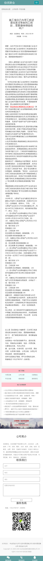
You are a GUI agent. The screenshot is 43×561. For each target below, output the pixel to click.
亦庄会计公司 (23, 546)
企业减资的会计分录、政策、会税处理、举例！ (20, 396)
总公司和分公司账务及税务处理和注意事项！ (19, 390)
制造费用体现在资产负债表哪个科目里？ (18, 414)
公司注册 (21, 375)
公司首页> (15, 9)
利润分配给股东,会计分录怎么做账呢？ (18, 412)
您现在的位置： (7, 9)
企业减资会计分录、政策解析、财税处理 (18, 401)
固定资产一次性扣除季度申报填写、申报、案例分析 (22, 406)
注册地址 (35, 375)
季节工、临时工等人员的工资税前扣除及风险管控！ (22, 409)
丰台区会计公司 (15, 543)
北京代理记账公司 (26, 543)
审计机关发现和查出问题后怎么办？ (17, 404)
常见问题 (22, 9)
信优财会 (9, 2)
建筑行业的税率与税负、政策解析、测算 (18, 398)
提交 (21, 500)
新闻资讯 (35, 379)
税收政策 (21, 379)
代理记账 (8, 375)
